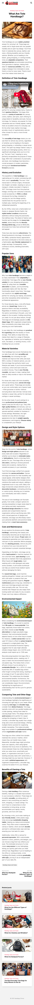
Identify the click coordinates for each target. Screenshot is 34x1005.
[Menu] (3, 2)
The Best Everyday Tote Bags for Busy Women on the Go (16, 981)
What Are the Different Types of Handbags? (16, 908)
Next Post (26, 873)
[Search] (31, 3)
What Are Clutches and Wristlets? (16, 933)
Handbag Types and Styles (17, 10)
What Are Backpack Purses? (14, 957)
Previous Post (8, 872)
